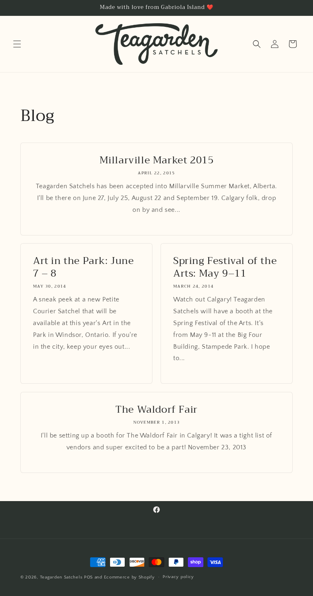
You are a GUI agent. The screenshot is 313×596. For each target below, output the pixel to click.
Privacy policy (178, 576)
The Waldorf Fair (156, 409)
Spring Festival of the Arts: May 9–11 (225, 267)
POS (88, 577)
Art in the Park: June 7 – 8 (83, 267)
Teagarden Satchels (61, 577)
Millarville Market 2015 (156, 160)
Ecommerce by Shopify (129, 577)
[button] (17, 44)
